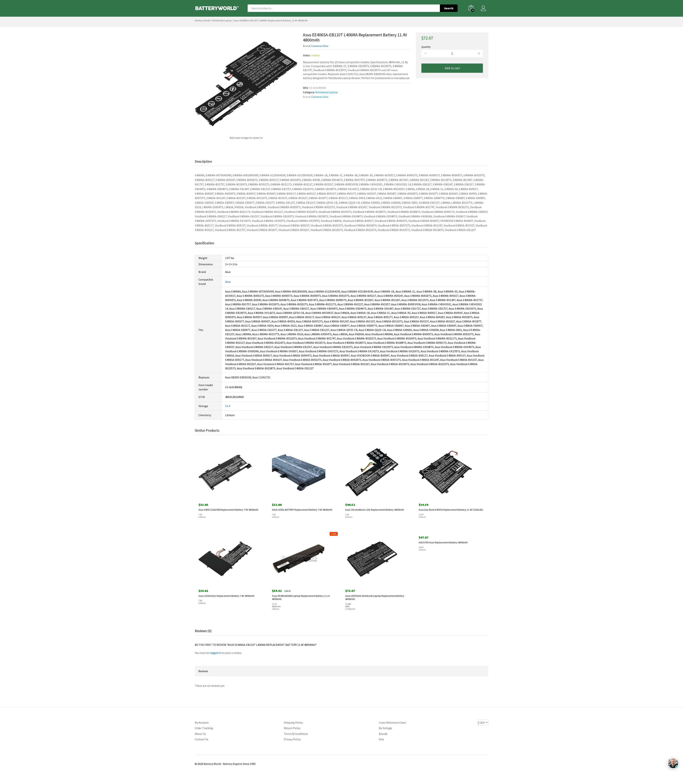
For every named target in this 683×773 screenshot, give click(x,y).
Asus (228, 281)
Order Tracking (204, 728)
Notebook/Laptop (222, 20)
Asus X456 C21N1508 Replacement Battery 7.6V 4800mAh (228, 509)
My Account (202, 722)
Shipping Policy (293, 722)
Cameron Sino (319, 46)
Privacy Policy (292, 739)
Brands (383, 733)
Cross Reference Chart (392, 722)
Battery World (202, 20)
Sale (381, 739)
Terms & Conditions (296, 733)
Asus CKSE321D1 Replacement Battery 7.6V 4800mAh (226, 595)
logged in (215, 653)
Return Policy (292, 728)
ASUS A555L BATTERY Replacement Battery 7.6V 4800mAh (302, 509)
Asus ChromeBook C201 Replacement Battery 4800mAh (374, 509)
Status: (306, 55)
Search (448, 8)
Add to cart (452, 68)
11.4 (227, 406)
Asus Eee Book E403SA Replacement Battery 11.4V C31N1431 (451, 509)
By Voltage (385, 728)
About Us (200, 733)
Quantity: (426, 47)
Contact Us (201, 739)
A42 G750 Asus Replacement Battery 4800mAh (443, 595)
